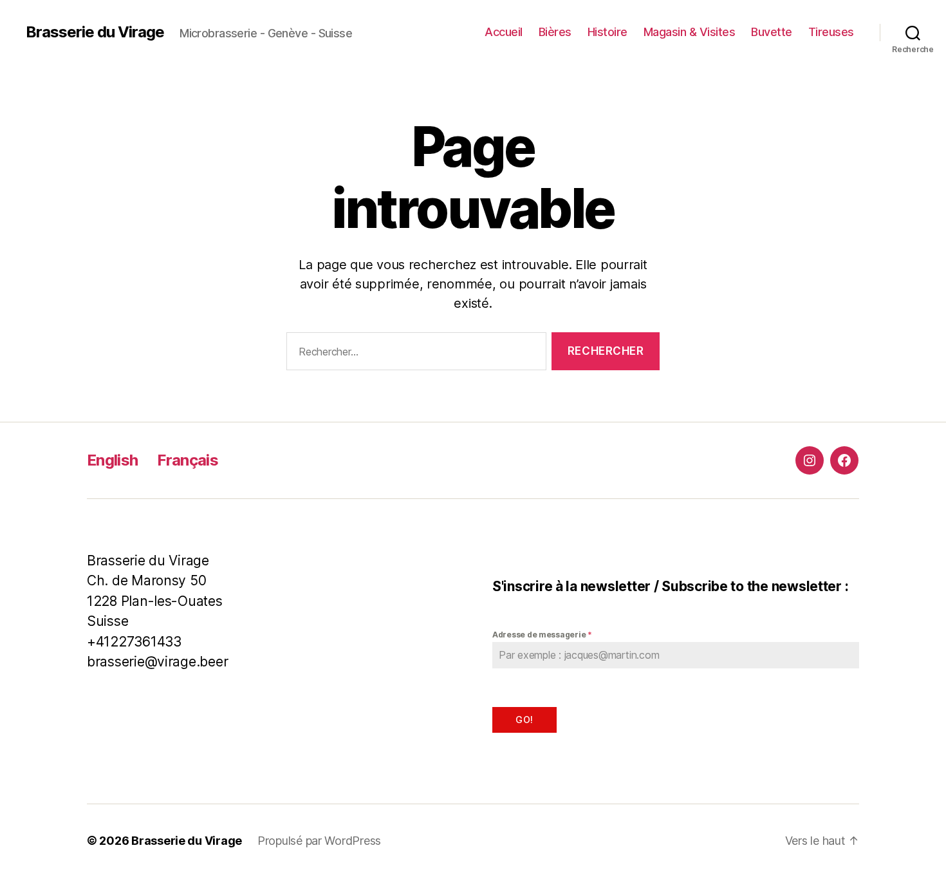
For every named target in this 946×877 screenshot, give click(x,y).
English (112, 460)
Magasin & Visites (690, 32)
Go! (524, 719)
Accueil (504, 32)
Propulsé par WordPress (319, 840)
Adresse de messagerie (542, 634)
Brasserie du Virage (95, 32)
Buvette (771, 32)
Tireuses (831, 32)
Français (187, 460)
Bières (555, 32)
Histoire (607, 32)
